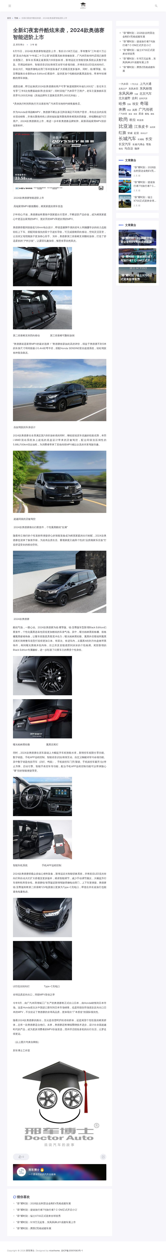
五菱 (136, 94)
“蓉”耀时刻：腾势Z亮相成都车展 (139, 69)
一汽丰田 (123, 84)
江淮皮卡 (141, 126)
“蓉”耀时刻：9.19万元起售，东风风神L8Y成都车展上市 (139, 60)
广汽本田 (123, 113)
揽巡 (135, 114)
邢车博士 (20, 44)
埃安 (135, 104)
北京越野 (124, 98)
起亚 (136, 133)
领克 (121, 148)
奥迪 (129, 110)
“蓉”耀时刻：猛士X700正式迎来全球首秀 (139, 51)
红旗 (122, 132)
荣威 (130, 133)
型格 (129, 104)
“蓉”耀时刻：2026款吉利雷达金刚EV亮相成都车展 (139, 34)
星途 (141, 113)
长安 (148, 139)
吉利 (135, 98)
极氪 (147, 113)
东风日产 (123, 88)
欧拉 (133, 120)
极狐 (152, 114)
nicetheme (54, 1250)
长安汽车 (125, 144)
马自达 (128, 148)
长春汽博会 (138, 144)
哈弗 (122, 103)
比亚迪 (126, 126)
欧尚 (123, 119)
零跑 (148, 144)
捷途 (130, 114)
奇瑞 (144, 103)
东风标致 (146, 88)
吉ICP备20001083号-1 (72, 1250)
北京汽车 (145, 93)
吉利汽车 (143, 98)
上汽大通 (145, 83)
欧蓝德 (140, 120)
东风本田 (133, 88)
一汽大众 (134, 84)
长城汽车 (127, 138)
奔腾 (122, 109)
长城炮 (141, 139)
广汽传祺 (146, 109)
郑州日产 (144, 133)
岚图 (134, 109)
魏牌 (137, 148)
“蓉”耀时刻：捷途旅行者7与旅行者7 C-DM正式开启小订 (139, 43)
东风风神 (126, 93)
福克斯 (152, 127)
